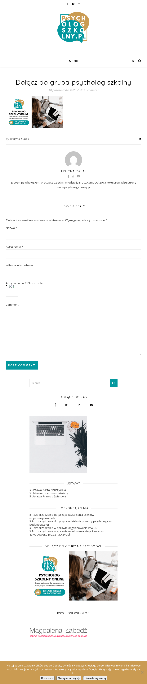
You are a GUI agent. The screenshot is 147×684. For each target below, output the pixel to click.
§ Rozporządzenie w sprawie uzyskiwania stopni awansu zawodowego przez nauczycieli (66, 532)
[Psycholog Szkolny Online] (73, 27)
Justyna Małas (19, 138)
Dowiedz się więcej (95, 678)
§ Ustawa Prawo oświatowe (47, 496)
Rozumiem (47, 678)
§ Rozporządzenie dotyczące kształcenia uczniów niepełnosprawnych (61, 516)
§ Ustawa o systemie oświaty (48, 493)
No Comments (88, 90)
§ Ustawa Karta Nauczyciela (47, 490)
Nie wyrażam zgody (69, 678)
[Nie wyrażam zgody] (142, 672)
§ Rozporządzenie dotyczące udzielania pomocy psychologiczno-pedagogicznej (71, 522)
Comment (12, 304)
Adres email (15, 246)
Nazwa (11, 228)
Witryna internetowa (19, 265)
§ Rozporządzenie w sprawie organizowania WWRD (63, 528)
